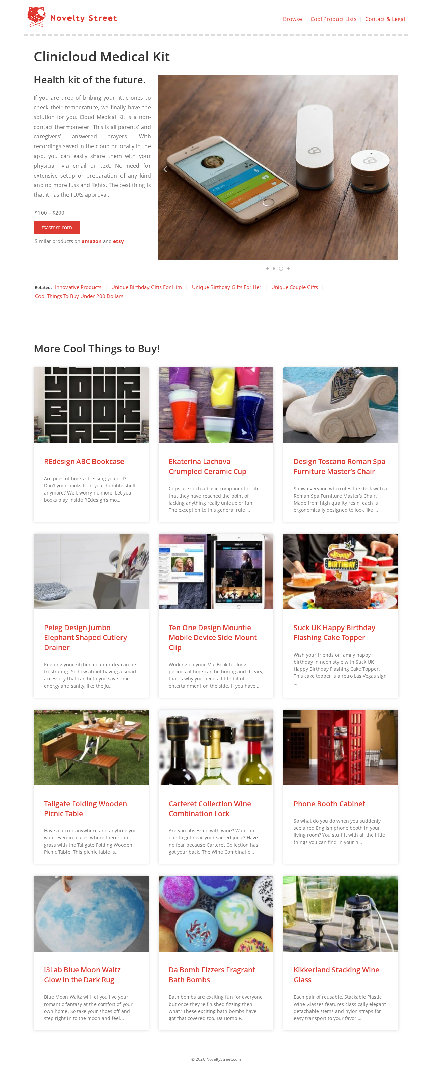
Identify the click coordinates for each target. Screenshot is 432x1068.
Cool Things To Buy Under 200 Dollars (79, 296)
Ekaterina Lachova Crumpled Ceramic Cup (207, 466)
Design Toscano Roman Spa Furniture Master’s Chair (339, 466)
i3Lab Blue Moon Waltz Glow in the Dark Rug (82, 974)
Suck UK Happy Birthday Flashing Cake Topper (334, 632)
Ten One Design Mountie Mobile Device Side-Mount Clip (213, 637)
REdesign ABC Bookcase (84, 461)
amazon (92, 241)
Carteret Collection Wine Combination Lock (210, 808)
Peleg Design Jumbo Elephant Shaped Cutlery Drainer (85, 637)
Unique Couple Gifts (294, 287)
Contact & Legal (385, 19)
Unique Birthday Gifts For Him (146, 287)
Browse (292, 19)
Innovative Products (78, 287)
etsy (118, 241)
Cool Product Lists (333, 19)
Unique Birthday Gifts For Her (226, 287)
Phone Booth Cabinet (329, 803)
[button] (57, 227)
